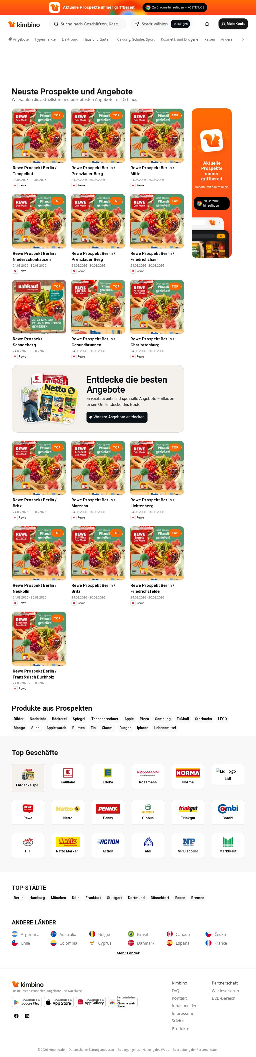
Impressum (182, 1013)
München (58, 898)
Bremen (197, 898)
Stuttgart (114, 898)
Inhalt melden (185, 1005)
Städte (178, 1021)
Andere (226, 39)
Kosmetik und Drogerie (179, 39)
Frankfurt (93, 898)
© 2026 (51, 1050)
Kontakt (179, 998)
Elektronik (70, 39)
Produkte (180, 1028)
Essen (180, 898)
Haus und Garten (96, 39)
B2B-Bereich (223, 998)
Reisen (209, 39)
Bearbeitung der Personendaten (195, 1050)
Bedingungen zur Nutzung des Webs (143, 1050)
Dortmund (136, 898)
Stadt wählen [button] (155, 24)
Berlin (19, 898)
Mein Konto (236, 24)
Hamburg (37, 898)
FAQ (175, 990)
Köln (76, 898)
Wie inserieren (225, 990)
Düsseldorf (160, 898)
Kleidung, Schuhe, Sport (135, 39)
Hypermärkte (45, 39)
